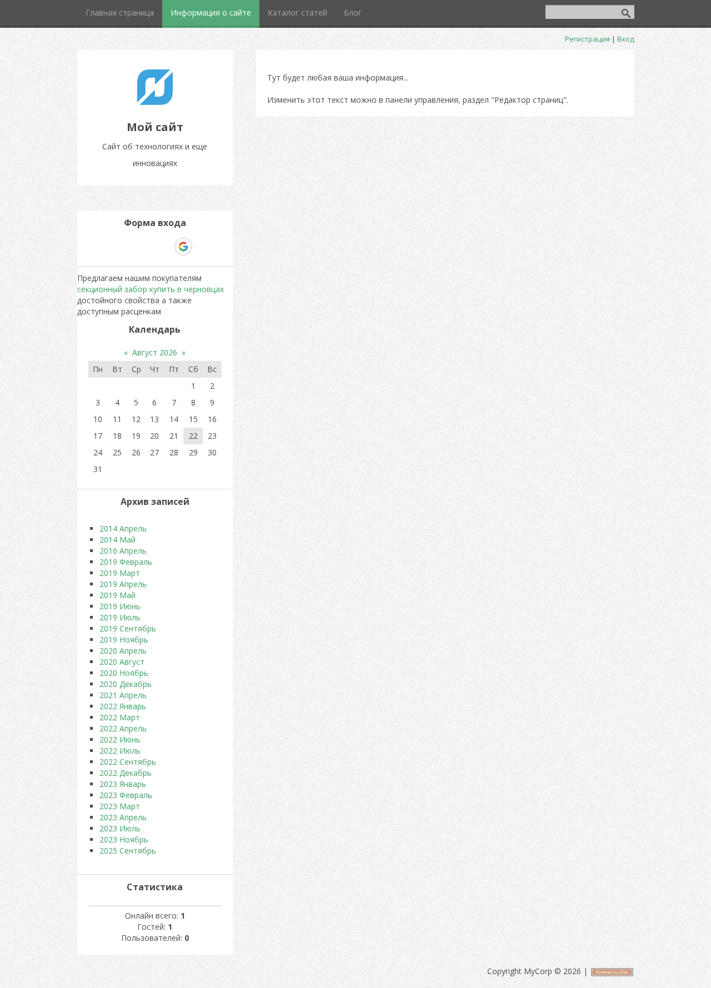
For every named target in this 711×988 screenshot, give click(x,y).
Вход (625, 39)
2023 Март (119, 806)
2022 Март (119, 717)
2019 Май (117, 595)
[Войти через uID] (107, 246)
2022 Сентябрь (127, 761)
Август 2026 (154, 352)
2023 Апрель (123, 817)
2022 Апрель (123, 728)
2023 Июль (120, 828)
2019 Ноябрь (123, 639)
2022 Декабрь (125, 773)
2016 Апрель (123, 550)
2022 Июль (120, 750)
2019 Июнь (120, 606)
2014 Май (117, 539)
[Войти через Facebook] (145, 246)
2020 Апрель (123, 650)
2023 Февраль (125, 795)
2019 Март (119, 573)
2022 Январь (122, 706)
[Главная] (155, 102)
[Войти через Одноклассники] (202, 246)
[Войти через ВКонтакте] (126, 246)
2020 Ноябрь (123, 673)
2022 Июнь (120, 739)
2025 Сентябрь (127, 850)
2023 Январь (122, 784)
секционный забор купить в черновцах (150, 289)
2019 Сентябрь (127, 628)
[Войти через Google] (183, 246)
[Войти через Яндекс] (164, 246)
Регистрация (587, 39)
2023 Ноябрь (123, 839)
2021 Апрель (123, 695)
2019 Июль (120, 617)
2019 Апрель (123, 584)
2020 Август (121, 661)
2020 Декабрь (125, 684)
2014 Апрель (123, 528)
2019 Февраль (125, 561)
